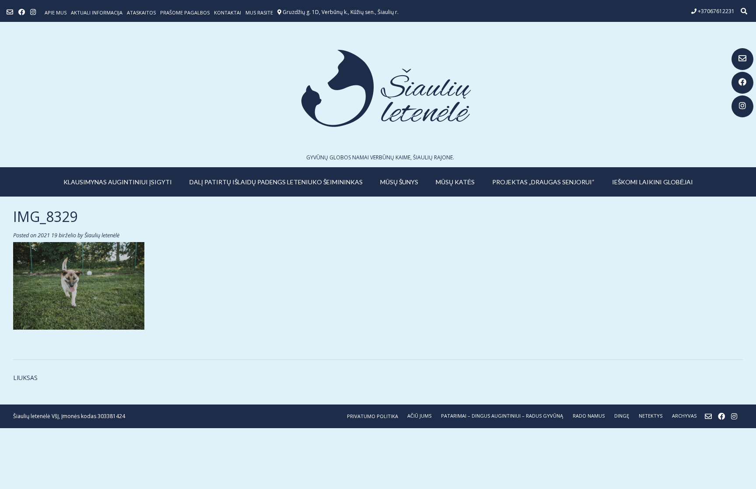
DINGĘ (621, 415)
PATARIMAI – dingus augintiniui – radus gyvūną (502, 415)
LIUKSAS (25, 377)
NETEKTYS (650, 415)
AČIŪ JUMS (419, 415)
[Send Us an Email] (742, 59)
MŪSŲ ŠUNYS (399, 182)
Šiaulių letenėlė (101, 235)
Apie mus (55, 12)
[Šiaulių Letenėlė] (378, 88)
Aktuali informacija (96, 12)
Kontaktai (227, 12)
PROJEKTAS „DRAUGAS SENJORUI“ (543, 182)
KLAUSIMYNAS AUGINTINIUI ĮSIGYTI (117, 182)
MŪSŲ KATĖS (455, 182)
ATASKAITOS (141, 12)
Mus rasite (259, 12)
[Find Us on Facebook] (742, 83)
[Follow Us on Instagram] (742, 106)
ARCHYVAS (684, 415)
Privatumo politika (372, 416)
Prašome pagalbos (185, 12)
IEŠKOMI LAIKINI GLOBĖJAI (652, 182)
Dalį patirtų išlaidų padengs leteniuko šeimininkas (276, 182)
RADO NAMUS (589, 415)
